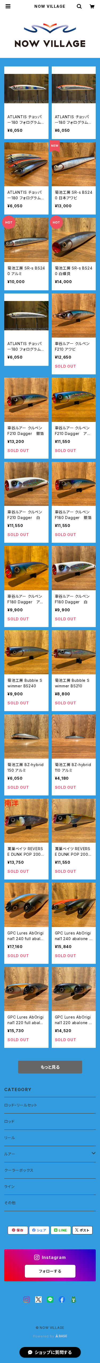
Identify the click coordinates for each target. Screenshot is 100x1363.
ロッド (9, 1121)
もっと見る (50, 1067)
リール (9, 1137)
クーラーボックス (18, 1170)
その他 (9, 1202)
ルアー (9, 1154)
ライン (9, 1186)
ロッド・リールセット (20, 1105)
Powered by (44, 1336)
